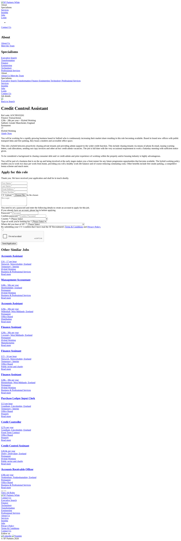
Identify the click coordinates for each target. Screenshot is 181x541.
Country (5, 219)
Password (6, 213)
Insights (4, 86)
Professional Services (71, 81)
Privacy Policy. (94, 227)
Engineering (44, 81)
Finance (35, 81)
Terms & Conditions (74, 227)
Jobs (3, 88)
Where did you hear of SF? (14, 224)
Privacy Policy (7, 526)
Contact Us (6, 27)
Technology (56, 81)
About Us (5, 75)
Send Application (9, 243)
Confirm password (10, 216)
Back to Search (8, 101)
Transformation (24, 81)
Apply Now (6, 133)
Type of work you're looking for (16, 221)
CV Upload (7, 195)
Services (5, 83)
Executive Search (9, 81)
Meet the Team (17, 75)
